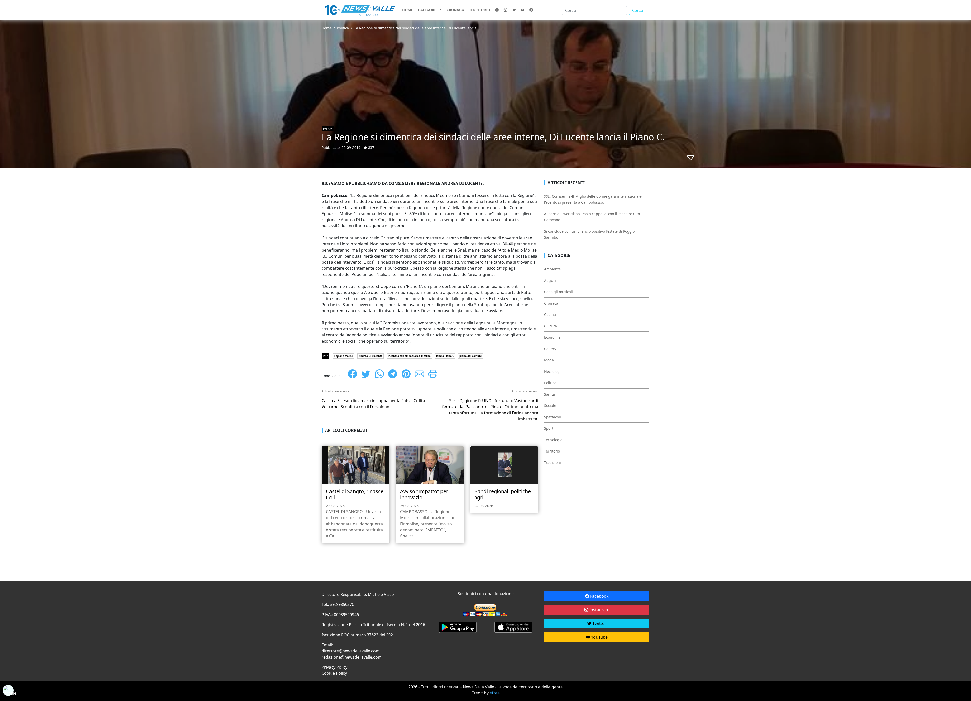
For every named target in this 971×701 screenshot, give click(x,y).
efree (495, 693)
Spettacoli (552, 417)
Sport (548, 428)
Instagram (598, 610)
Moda (549, 360)
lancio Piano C (445, 356)
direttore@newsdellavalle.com (351, 651)
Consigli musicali (558, 291)
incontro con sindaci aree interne (409, 356)
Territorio (479, 9)
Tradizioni (552, 462)
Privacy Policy (334, 667)
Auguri (550, 280)
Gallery (550, 348)
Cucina (550, 314)
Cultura (550, 326)
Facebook (599, 596)
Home (407, 9)
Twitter (598, 623)
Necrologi (552, 371)
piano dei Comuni (470, 356)
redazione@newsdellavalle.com (352, 657)
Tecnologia (553, 439)
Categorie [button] (428, 9)
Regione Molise (343, 356)
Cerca (637, 10)
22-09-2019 (351, 147)
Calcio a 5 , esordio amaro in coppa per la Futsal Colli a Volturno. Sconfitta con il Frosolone (373, 404)
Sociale (550, 405)
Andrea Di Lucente (370, 356)
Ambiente (552, 269)
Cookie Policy (334, 673)
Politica (343, 28)
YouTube (599, 637)
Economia (552, 337)
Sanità (549, 394)
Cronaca (455, 9)
